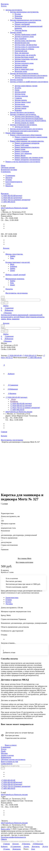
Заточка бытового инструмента (22, 112)
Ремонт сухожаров (22, 151)
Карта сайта (5, 829)
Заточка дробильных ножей (25, 34)
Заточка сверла (20, 108)
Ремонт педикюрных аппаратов (27, 143)
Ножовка (18, 110)
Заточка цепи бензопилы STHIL (27, 116)
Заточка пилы (20, 94)
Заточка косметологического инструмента (26, 129)
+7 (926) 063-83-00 (11, 196)
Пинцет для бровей (22, 24)
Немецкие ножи (21, 67)
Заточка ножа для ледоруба (25, 55)
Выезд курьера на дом (9, 761)
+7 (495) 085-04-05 (8, 202)
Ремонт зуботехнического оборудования (26, 135)
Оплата (8, 602)
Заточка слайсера (21, 65)
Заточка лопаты (21, 100)
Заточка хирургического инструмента (29, 77)
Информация (6, 757)
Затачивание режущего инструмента (24, 131)
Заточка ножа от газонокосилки (27, 47)
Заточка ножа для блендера (25, 41)
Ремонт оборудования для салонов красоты (27, 141)
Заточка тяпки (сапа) (23, 102)
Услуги (3, 749)
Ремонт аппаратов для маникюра (27, 160)
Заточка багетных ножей (24, 57)
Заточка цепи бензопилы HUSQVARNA (30, 121)
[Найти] (6, 302)
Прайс (3, 751)
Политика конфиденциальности (13, 837)
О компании (10, 175)
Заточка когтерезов (22, 127)
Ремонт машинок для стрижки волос (29, 157)
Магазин (4, 753)
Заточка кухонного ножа (24, 36)
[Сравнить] (2, 507)
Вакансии (9, 186)
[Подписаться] (3, 768)
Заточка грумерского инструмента (23, 125)
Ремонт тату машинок (23, 153)
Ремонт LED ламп (22, 145)
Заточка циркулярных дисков (26, 86)
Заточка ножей (16, 32)
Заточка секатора (21, 96)
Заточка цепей (20, 92)
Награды (8, 178)
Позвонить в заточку (9, 204)
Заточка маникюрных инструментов (24, 12)
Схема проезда (6, 764)
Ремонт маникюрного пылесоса (27, 147)
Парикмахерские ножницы (25, 22)
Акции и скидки (7, 755)
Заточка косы (20, 104)
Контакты (5, 193)
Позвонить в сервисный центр (29, 204)
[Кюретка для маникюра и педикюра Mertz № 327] (25, 465)
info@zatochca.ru (14, 208)
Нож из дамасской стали (24, 69)
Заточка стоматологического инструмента (31, 75)
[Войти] (2, 363)
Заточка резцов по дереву (24, 123)
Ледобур (18, 88)
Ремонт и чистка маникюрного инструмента (22, 162)
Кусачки (18, 14)
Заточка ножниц (16, 80)
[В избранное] (2, 505)
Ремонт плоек (20, 149)
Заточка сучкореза (22, 106)
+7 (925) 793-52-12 (15, 200)
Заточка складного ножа (24, 63)
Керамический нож (22, 43)
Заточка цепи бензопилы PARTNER (29, 119)
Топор (17, 90)
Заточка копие (20, 61)
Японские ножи (21, 71)
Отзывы (8, 180)
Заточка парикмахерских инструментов (25, 20)
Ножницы (18, 16)
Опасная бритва (21, 30)
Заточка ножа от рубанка (24, 49)
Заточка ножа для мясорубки (26, 45)
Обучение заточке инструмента (13, 759)
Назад (13, 399)
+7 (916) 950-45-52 (11, 198)
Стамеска (18, 98)
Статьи (8, 184)
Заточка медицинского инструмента (24, 73)
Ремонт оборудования (14, 133)
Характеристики (11, 598)
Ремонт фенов (20, 155)
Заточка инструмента (13, 10)
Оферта (4, 839)
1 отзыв (5, 504)
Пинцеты (18, 18)
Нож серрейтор (20, 39)
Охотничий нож (21, 51)
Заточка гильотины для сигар (26, 59)
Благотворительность (13, 182)
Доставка (9, 604)
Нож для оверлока (22, 53)
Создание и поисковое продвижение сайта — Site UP (21, 841)
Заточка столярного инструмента (23, 114)
